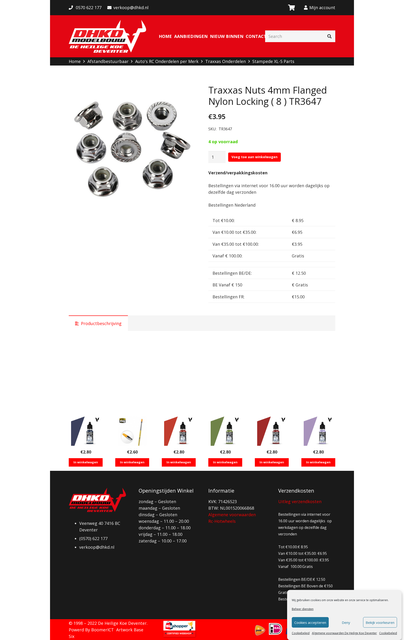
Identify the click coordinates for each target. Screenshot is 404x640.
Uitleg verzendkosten (299, 501)
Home (75, 61)
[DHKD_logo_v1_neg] (107, 36)
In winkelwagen (85, 462)
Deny (346, 622)
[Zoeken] (329, 36)
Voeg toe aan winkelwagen (254, 157)
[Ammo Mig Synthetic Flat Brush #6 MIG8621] (132, 431)
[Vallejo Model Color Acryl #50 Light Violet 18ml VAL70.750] (318, 431)
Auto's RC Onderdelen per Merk (166, 61)
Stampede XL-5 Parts (273, 61)
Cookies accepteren (310, 622)
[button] (187, 92)
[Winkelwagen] (291, 7)
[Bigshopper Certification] (179, 637)
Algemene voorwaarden (232, 514)
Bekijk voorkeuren (380, 622)
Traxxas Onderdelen (225, 61)
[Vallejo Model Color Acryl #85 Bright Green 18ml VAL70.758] (225, 431)
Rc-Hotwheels (222, 521)
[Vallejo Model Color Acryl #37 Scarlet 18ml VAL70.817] (178, 431)
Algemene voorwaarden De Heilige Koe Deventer (344, 633)
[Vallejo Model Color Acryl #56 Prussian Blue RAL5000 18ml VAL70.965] (85, 431)
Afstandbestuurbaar (108, 61)
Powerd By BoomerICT (91, 630)
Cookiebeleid (301, 633)
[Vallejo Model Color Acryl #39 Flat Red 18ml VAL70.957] (271, 431)
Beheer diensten (303, 609)
